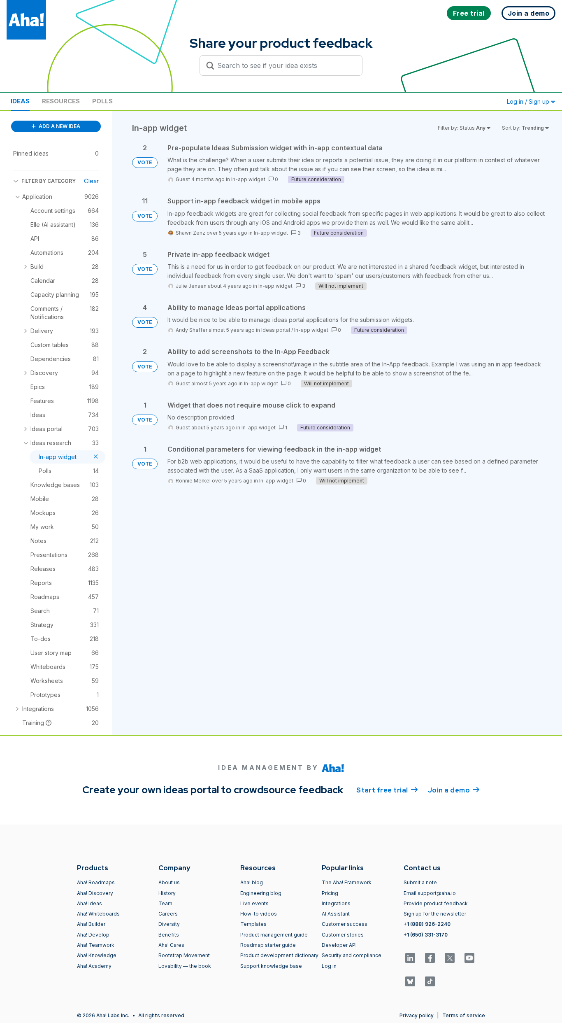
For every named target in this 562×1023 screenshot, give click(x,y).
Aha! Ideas (89, 903)
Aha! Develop (93, 935)
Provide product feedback (436, 903)
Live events (254, 903)
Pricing (330, 893)
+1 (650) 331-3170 (426, 935)
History (167, 893)
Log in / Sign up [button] (529, 101)
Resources (61, 101)
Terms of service (463, 1015)
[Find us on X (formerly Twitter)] (449, 958)
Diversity (169, 924)
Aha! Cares (171, 945)
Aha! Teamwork (95, 945)
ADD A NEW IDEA (58, 126)
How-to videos (258, 914)
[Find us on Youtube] (469, 958)
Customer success (344, 924)
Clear (91, 181)
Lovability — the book (184, 966)
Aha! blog (251, 882)
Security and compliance (351, 955)
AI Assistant (336, 914)
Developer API (339, 945)
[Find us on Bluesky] (410, 981)
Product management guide (274, 935)
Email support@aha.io (430, 893)
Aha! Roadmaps (96, 882)
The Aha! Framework (347, 882)
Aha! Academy (94, 966)
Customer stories (343, 935)
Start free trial (387, 790)
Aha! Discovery (95, 893)
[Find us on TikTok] (430, 981)
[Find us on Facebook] (430, 958)
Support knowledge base (271, 966)
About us (169, 882)
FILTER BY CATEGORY (48, 181)
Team (165, 903)
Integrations (336, 903)
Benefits (168, 935)
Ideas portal (275, 330)
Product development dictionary (279, 955)
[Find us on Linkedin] (410, 958)
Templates (253, 924)
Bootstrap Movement (184, 955)
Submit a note (420, 882)
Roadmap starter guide (268, 945)
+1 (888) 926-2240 (427, 924)
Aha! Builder (91, 924)
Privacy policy (416, 1015)
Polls (102, 101)
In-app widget (248, 179)
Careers (168, 914)
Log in (329, 966)
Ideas (20, 101)
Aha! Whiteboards (98, 914)
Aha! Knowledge (96, 955)
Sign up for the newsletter (435, 914)
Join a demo (454, 790)
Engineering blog (260, 893)
